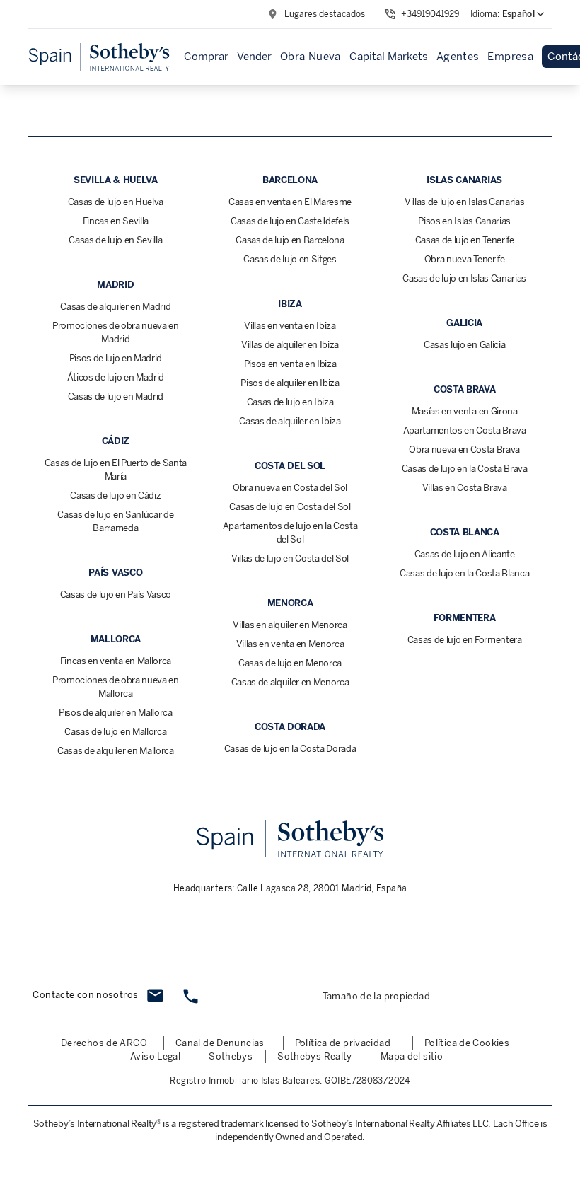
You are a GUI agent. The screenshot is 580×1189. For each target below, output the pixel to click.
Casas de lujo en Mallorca (115, 731)
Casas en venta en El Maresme (290, 202)
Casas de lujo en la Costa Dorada (290, 748)
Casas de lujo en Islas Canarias (464, 278)
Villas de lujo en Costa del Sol (290, 558)
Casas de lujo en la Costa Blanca (465, 573)
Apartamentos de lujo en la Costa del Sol (290, 533)
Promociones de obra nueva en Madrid (115, 332)
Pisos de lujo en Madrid (116, 358)
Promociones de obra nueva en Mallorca (115, 687)
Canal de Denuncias (220, 1043)
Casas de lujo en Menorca (290, 663)
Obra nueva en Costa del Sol (290, 487)
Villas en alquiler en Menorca (290, 625)
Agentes (458, 56)
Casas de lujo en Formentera (464, 639)
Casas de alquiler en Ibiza (290, 421)
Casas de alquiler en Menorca (290, 682)
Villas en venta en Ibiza (289, 325)
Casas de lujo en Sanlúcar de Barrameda (115, 521)
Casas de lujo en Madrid (116, 396)
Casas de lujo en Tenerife (464, 240)
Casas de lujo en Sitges (290, 259)
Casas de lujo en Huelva (116, 202)
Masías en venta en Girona (465, 411)
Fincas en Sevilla (116, 221)
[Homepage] (99, 57)
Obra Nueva (310, 56)
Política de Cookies (466, 1043)
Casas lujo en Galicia (464, 345)
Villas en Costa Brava (464, 487)
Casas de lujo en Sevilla (115, 240)
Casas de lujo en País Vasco (115, 594)
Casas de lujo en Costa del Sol (289, 506)
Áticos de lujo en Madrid (115, 377)
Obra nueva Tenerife (464, 259)
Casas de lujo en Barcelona (290, 240)
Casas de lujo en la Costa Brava (465, 468)
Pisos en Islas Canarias (464, 221)
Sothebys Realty (314, 1056)
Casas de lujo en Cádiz (115, 495)
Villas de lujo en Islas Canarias (465, 202)
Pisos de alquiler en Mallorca (116, 712)
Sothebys (231, 1056)
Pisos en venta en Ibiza (290, 364)
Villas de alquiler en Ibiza (290, 345)
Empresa (510, 56)
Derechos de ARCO (104, 1043)
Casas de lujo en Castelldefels (290, 221)
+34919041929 (430, 14)
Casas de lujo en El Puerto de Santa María (116, 470)
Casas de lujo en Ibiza (290, 402)
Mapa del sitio (412, 1056)
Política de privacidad (342, 1043)
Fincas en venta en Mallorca (115, 661)
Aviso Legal (155, 1056)
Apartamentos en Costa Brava (464, 430)
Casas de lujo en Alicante (464, 554)
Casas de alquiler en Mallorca (115, 751)
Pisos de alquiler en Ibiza (290, 383)
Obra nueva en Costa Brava (464, 449)
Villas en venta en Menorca (290, 644)
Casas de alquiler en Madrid (115, 306)
